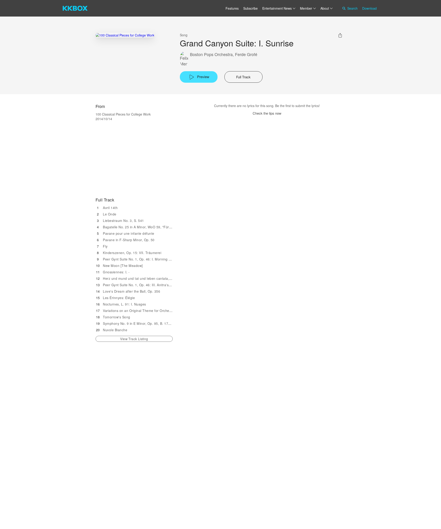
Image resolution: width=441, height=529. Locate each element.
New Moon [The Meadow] (123, 265)
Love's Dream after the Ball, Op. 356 (131, 291)
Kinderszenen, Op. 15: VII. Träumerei (132, 252)
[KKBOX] (75, 8)
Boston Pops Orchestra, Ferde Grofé (223, 54)
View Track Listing (134, 339)
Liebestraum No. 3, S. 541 (123, 220)
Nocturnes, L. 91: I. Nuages (124, 304)
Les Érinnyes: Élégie (119, 297)
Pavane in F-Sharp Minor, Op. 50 (129, 240)
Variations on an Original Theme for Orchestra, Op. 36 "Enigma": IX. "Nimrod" (163, 310)
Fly (105, 246)
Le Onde (109, 214)
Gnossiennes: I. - (116, 272)
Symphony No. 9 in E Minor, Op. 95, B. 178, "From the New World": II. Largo (162, 323)
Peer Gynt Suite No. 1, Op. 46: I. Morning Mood (140, 259)
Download (369, 8)
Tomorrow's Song (116, 317)
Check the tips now (267, 113)
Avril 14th (110, 207)
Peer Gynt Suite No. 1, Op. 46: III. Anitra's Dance (141, 285)
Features (232, 8)
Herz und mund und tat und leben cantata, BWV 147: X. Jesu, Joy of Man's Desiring (168, 278)
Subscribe (250, 8)
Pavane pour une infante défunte (128, 233)
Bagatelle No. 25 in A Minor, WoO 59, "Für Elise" (141, 227)
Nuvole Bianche (115, 330)
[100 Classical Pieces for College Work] (125, 35)
